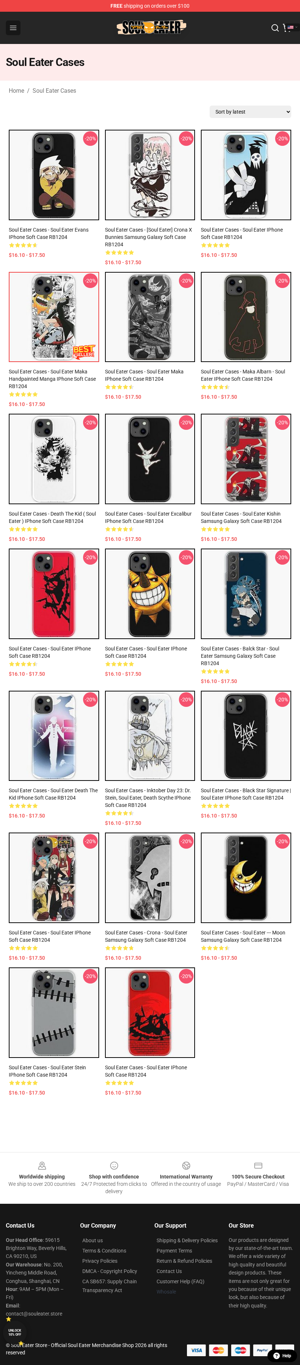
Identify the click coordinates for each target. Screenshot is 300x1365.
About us (92, 1240)
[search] (275, 27)
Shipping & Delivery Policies (187, 1240)
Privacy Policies (99, 1261)
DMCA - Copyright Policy (109, 1271)
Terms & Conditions (104, 1251)
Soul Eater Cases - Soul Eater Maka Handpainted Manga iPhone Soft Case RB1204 (52, 379)
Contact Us (169, 1271)
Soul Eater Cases (54, 90)
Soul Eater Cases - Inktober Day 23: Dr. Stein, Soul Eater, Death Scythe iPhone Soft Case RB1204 (148, 797)
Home (16, 90)
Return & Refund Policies (184, 1261)
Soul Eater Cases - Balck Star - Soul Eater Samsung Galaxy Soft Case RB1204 (240, 656)
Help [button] (286, 1355)
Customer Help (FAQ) (181, 1281)
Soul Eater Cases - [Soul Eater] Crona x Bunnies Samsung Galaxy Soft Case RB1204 (148, 237)
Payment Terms (174, 1251)
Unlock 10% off (14, 1332)
